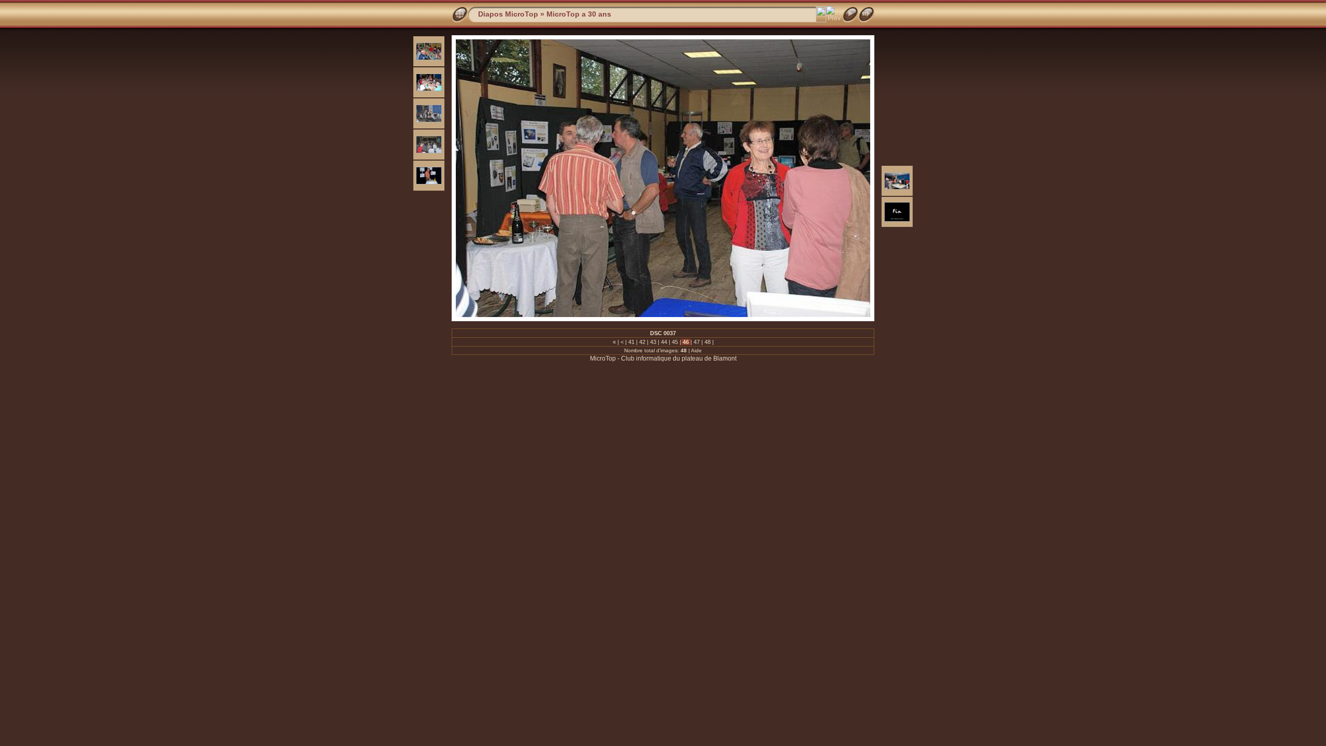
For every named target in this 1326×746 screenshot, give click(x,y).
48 (707, 342)
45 (675, 342)
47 (696, 342)
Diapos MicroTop (508, 14)
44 (664, 342)
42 (642, 342)
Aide (696, 350)
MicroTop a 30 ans (578, 14)
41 (631, 342)
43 (653, 342)
